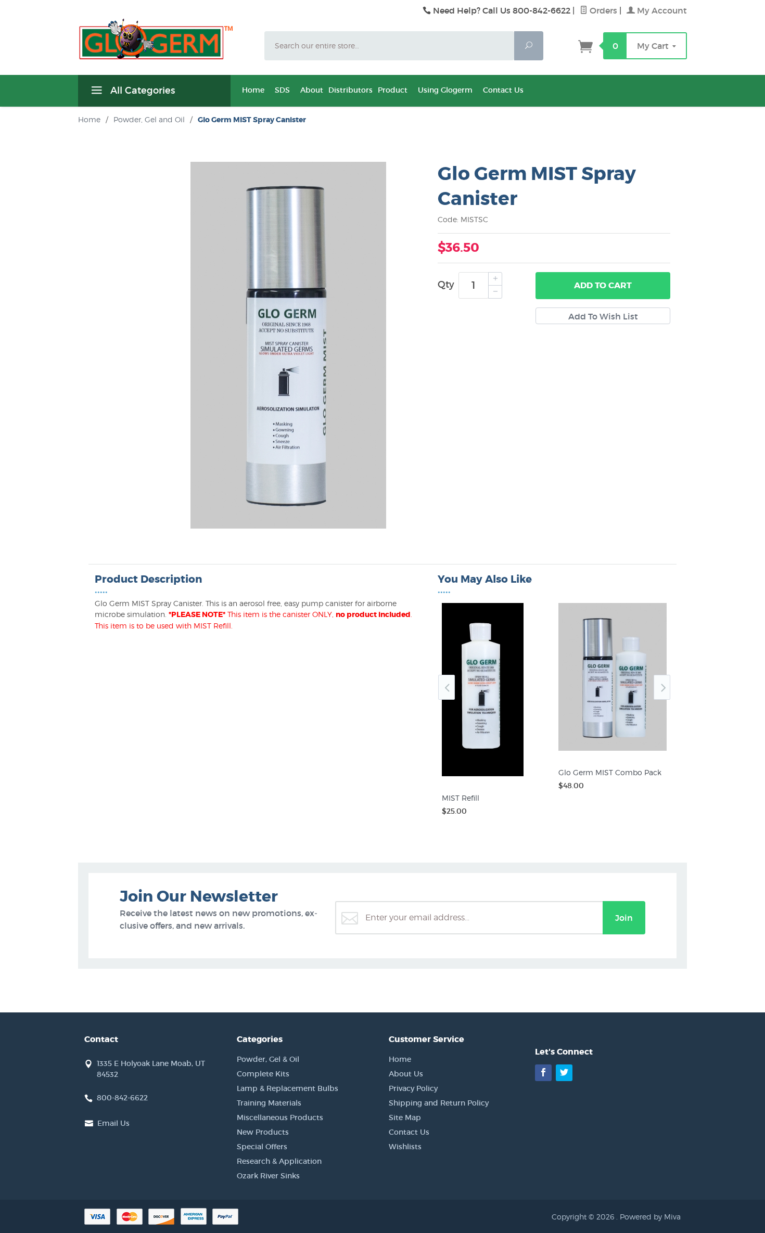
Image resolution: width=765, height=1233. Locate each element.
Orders (602, 10)
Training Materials (269, 1103)
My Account (661, 10)
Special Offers (262, 1146)
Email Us (113, 1123)
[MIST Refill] (496, 776)
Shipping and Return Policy (439, 1103)
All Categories (141, 90)
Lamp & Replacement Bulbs (287, 1088)
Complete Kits (263, 1073)
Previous (446, 687)
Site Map (405, 1117)
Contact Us (503, 90)
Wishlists (405, 1146)
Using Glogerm (445, 90)
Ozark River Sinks (268, 1175)
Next (662, 687)
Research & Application (279, 1161)
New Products (263, 1132)
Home (253, 90)
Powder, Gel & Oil (268, 1059)
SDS (282, 90)
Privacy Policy (413, 1088)
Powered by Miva (650, 1216)
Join (624, 918)
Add (603, 285)
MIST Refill (460, 797)
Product (392, 90)
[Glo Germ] (165, 39)
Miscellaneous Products (280, 1117)
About (311, 90)
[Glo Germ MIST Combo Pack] (612, 751)
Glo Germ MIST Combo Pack (609, 772)
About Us (406, 1073)
